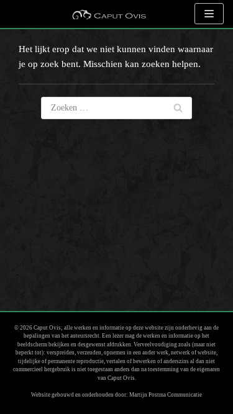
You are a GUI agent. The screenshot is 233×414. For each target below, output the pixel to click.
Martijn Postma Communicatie (165, 395)
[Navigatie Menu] (209, 13)
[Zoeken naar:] (116, 108)
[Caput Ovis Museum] (108, 14)
